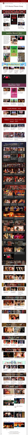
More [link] (22, 3)
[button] (25, 3)
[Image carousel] (8, 403)
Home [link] (20, 3)
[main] (14, 6)
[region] (14, 1)
